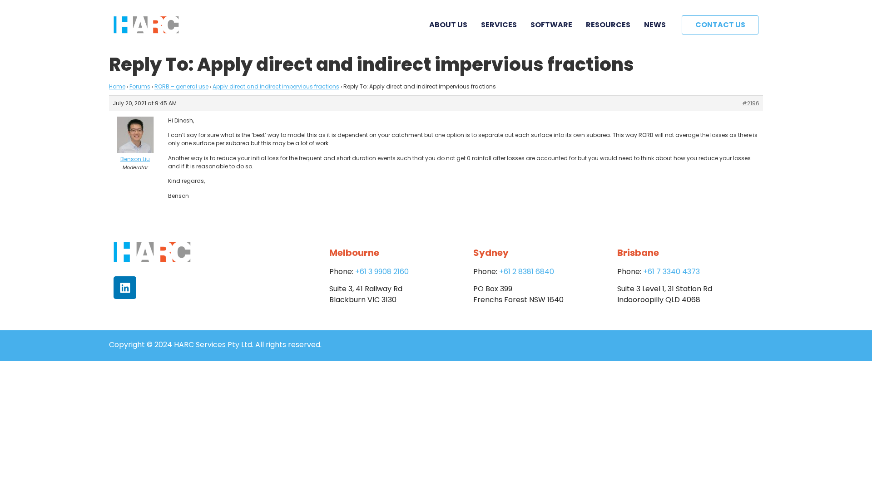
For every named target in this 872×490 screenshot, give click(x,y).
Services (499, 25)
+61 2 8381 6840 (526, 271)
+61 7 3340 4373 (671, 271)
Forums (139, 86)
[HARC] (146, 25)
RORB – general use (181, 86)
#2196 (750, 103)
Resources (608, 25)
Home (117, 86)
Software (551, 25)
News (655, 25)
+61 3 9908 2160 (382, 271)
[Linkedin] (125, 287)
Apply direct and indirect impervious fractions (276, 86)
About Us (448, 25)
